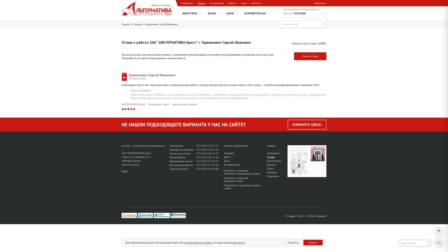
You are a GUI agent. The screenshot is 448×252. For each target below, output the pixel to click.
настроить (239, 242)
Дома (212, 13)
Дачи (230, 13)
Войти (125, 171)
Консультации (217, 3)
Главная (271, 145)
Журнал (232, 3)
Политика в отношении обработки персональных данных (242, 172)
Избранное (320, 3)
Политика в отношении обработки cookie (236, 179)
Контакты (256, 3)
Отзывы (201, 3)
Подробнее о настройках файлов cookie (242, 187)
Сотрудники (187, 3)
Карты (244, 3)
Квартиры (190, 13)
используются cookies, (199, 242)
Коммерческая (255, 13)
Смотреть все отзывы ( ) (309, 43)
